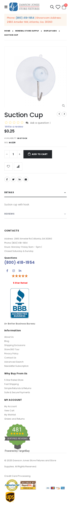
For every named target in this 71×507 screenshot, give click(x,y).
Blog (6, 341)
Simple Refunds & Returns (17, 388)
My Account (10, 406)
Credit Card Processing (17, 476)
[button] (63, 106)
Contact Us (10, 357)
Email (26, 179)
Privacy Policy (11, 353)
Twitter (13, 179)
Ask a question (39, 123)
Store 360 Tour (11, 349)
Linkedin (20, 270)
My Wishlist (10, 414)
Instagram (13, 270)
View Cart (9, 410)
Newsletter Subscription (16, 365)
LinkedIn (19, 179)
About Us (9, 336)
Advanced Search (14, 361)
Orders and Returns (14, 418)
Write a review (14, 126)
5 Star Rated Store (13, 379)
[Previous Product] (59, 114)
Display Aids (50, 31)
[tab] (35, 192)
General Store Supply (27, 31)
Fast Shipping (11, 384)
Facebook (7, 179)
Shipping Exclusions (14, 345)
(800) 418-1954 (25, 18)
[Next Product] (64, 114)
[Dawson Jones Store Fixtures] (24, 7)
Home (7, 31)
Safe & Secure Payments (17, 392)
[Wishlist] (58, 7)
